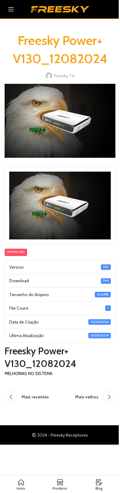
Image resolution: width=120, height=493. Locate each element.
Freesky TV (64, 76)
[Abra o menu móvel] (11, 9)
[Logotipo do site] (60, 8)
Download (16, 252)
